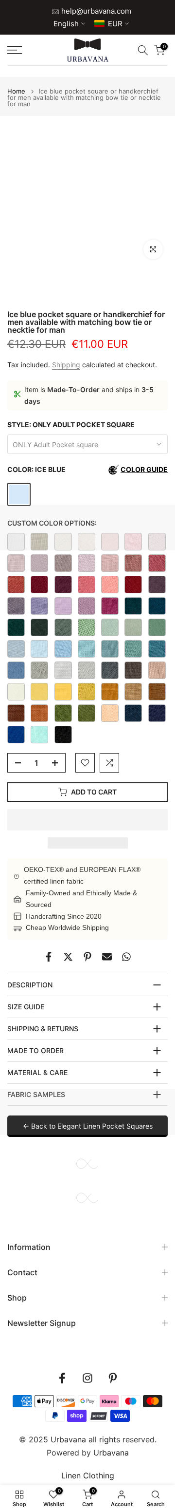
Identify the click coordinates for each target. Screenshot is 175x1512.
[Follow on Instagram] (87, 1378)
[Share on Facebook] (48, 956)
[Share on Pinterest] (87, 956)
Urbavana (111, 1452)
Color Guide (144, 469)
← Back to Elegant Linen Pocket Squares (88, 1126)
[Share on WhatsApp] (126, 956)
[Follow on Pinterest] (112, 1378)
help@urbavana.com (95, 11)
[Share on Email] (107, 956)
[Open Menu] (24, 50)
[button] (87, 820)
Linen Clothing (87, 1475)
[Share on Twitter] (68, 956)
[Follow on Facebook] (62, 1378)
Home (16, 91)
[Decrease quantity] (15, 763)
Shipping (66, 364)
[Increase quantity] (58, 763)
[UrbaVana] (88, 50)
